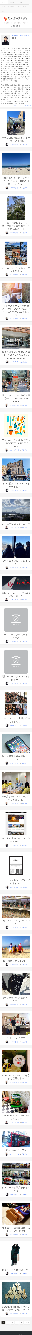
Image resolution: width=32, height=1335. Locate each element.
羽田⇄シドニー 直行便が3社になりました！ (16, 594)
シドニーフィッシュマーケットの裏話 (16, 269)
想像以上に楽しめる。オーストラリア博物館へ (16, 139)
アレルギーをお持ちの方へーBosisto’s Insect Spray (16, 443)
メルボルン (13, 2)
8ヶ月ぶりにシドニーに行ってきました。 (16, 798)
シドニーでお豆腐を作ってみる (16, 1189)
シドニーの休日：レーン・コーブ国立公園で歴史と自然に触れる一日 (16, 225)
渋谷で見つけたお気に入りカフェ (16, 999)
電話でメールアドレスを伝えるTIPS (16, 678)
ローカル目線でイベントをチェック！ (16, 840)
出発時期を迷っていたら (16, 960)
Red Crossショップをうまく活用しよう (16, 1077)
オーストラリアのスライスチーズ (16, 636)
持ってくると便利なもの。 (16, 1269)
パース (3, 7)
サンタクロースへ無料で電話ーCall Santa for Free (16, 398)
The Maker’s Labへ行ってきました (16, 1117)
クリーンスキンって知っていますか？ (16, 882)
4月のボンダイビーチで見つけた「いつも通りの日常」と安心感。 (16, 181)
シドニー (4, 2)
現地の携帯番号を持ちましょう (16, 758)
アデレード (22, 2)
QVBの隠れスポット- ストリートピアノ (16, 485)
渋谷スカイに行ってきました (16, 562)
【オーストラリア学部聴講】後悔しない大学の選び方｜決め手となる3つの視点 (16, 310)
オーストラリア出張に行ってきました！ (16, 720)
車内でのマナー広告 (16, 1150)
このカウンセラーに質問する (22, 105)
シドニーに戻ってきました (16, 523)
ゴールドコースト (22, 7)
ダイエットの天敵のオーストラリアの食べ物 (16, 1229)
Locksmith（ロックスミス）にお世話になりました (16, 1308)
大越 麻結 (24, 144)
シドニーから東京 (17, 1038)
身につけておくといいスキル (16, 922)
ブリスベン (11, 7)
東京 (3, 11)
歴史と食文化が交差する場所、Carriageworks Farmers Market (16, 355)
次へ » (27, 1322)
